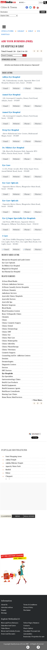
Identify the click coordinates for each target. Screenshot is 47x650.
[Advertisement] (23, 21)
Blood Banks (6, 308)
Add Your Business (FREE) (17, 41)
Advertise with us (7, 607)
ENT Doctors (7, 370)
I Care (5, 236)
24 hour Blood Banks (9, 281)
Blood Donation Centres (11, 311)
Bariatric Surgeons (9, 305)
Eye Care (6, 165)
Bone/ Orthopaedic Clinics (11, 314)
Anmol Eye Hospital (11, 94)
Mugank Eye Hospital (10, 268)
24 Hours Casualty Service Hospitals (15, 287)
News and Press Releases (9, 623)
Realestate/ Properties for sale (33, 636)
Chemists (5, 317)
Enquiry (3, 610)
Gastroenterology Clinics (11, 379)
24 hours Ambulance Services (13, 284)
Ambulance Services (9, 293)
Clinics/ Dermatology (10, 329)
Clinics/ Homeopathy (9, 341)
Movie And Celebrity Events (10, 631)
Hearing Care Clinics (9, 394)
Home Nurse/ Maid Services (12, 397)
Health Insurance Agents (11, 388)
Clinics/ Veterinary (9, 349)
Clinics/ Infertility (8, 344)
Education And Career (8, 625)
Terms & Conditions (30, 605)
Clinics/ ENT (6, 332)
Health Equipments (9, 385)
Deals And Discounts (8, 634)
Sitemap (4, 613)
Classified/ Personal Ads (31, 631)
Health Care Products (10, 382)
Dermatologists (7, 361)
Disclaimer (27, 610)
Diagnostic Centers (9, 364)
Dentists (5, 358)
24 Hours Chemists (9, 290)
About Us (4, 605)
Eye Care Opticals (10, 183)
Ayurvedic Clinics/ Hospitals (12, 296)
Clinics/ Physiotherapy (10, 346)
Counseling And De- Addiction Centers (16, 355)
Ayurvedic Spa (7, 302)
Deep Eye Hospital (10, 130)
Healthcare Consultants (11, 391)
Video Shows (5, 628)
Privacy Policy (28, 607)
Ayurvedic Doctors (9, 299)
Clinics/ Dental (7, 326)
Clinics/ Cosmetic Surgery (11, 323)
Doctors (5, 367)
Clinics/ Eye (6, 335)
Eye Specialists (7, 376)
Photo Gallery (28, 628)
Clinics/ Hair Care (8, 338)
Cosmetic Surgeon (8, 352)
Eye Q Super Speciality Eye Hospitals (18, 218)
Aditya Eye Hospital (11, 77)
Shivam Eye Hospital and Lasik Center (16, 260)
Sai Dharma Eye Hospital (11, 271)
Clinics (4, 320)
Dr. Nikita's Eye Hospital (13, 147)
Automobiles (27, 634)
